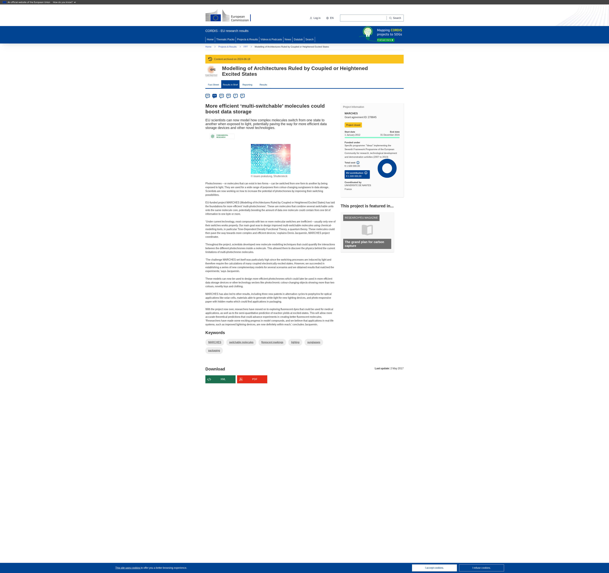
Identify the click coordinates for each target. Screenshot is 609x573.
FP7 (246, 46)
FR (228, 95)
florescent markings (272, 342)
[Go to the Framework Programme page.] (211, 71)
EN (214, 95)
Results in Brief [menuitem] (230, 84)
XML (223, 379)
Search (309, 39)
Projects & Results (247, 39)
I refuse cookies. (481, 567)
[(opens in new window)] (231, 16)
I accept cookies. (434, 567)
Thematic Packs (225, 39)
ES (221, 95)
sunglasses (313, 342)
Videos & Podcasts (271, 39)
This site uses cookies (128, 567)
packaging (214, 350)
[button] (330, 18)
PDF (254, 379)
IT (235, 95)
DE (207, 95)
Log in (317, 18)
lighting (295, 342)
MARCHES (214, 342)
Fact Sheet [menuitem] (213, 84)
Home (210, 39)
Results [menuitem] (263, 84)
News (288, 39)
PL (242, 95)
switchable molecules (241, 342)
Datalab (298, 39)
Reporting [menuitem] (247, 84)
